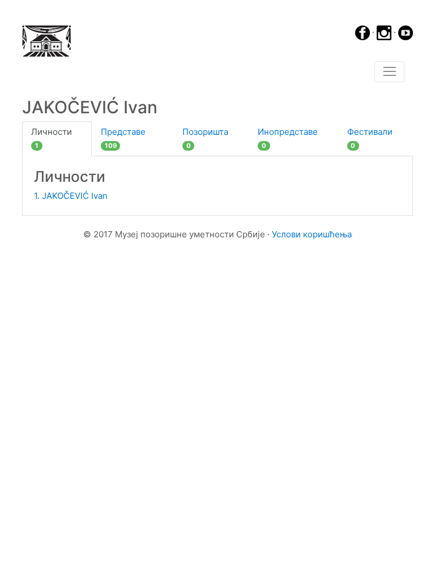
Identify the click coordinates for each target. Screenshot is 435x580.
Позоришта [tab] (205, 138)
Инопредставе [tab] (288, 138)
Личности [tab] (51, 138)
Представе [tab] (123, 138)
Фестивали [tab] (370, 138)
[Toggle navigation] (389, 72)
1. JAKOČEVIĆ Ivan (71, 195)
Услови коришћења (312, 234)
